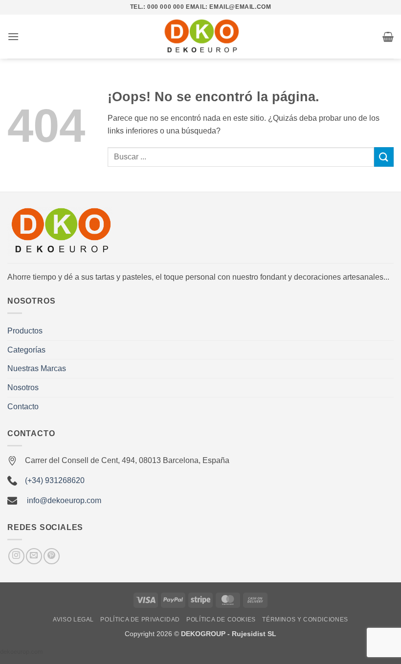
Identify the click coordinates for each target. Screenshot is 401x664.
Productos (25, 331)
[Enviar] (384, 156)
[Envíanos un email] (34, 556)
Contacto (23, 406)
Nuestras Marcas (36, 368)
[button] (13, 36)
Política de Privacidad (139, 619)
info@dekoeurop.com (64, 500)
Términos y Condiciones (305, 619)
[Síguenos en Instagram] (16, 556)
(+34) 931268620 (55, 480)
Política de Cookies (221, 619)
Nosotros (23, 387)
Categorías (26, 350)
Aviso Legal (73, 619)
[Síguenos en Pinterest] (52, 556)
